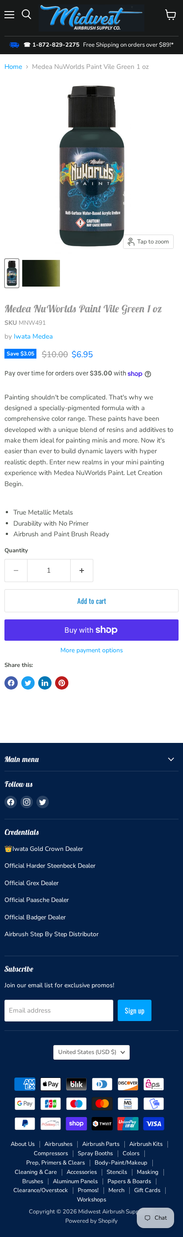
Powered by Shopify (91, 1221)
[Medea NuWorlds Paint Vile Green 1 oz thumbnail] (12, 273)
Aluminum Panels (75, 1181)
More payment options (91, 650)
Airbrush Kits (146, 1144)
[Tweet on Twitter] (28, 683)
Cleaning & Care (36, 1172)
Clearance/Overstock (40, 1190)
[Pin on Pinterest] (61, 683)
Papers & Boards (129, 1181)
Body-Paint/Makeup (121, 1163)
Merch (116, 1190)
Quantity (16, 550)
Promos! (88, 1190)
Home (13, 67)
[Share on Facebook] (11, 683)
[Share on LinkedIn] (45, 683)
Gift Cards (147, 1190)
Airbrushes (58, 1144)
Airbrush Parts (100, 1144)
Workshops (91, 1200)
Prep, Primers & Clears (55, 1163)
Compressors (51, 1153)
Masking (148, 1172)
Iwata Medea (33, 336)
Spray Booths (95, 1153)
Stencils (117, 1172)
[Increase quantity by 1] (82, 570)
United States (87, 1052)
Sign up (134, 1010)
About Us (23, 1144)
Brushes (32, 1181)
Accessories (82, 1172)
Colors (131, 1153)
